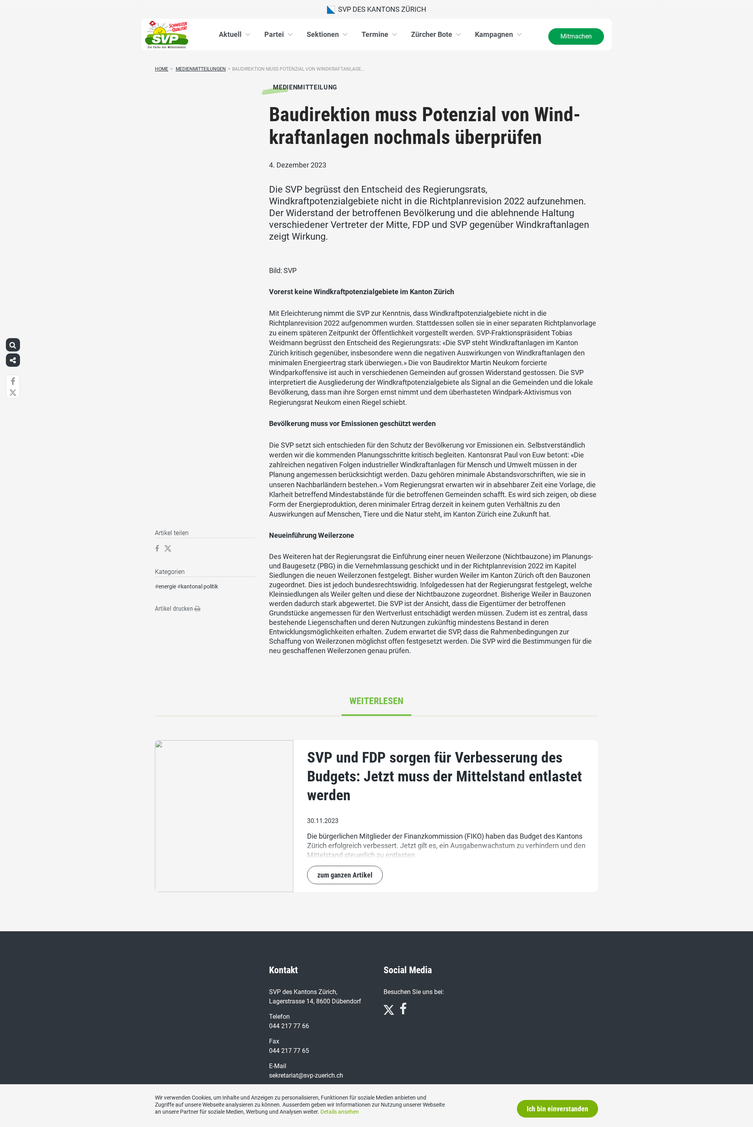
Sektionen (323, 34)
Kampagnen (494, 34)
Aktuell (230, 34)
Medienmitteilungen (201, 69)
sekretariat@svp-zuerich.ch (306, 1075)
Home (161, 69)
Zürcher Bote (431, 34)
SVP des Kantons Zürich (380, 9)
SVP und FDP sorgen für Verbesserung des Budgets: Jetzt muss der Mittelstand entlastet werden (444, 776)
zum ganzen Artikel (345, 875)
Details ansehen (339, 1112)
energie (167, 586)
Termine (375, 34)
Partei (274, 34)
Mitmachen (576, 36)
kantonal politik (199, 586)
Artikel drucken (175, 608)
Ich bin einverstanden (557, 1109)
